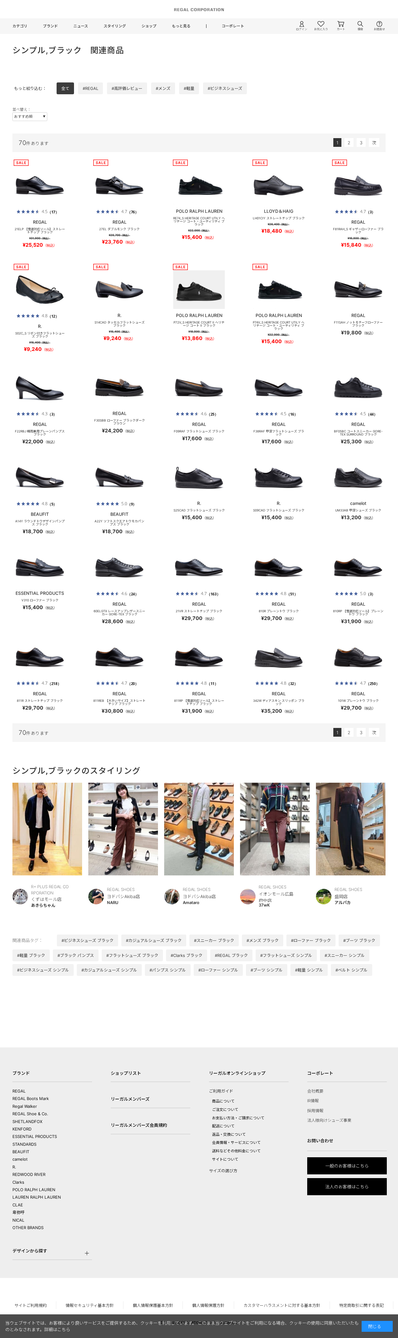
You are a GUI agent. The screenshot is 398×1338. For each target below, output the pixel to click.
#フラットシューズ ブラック (132, 955)
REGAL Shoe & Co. (30, 1113)
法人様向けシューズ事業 (329, 1120)
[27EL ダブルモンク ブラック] (119, 185)
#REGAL (90, 88)
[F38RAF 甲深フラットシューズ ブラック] (278, 387)
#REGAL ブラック (231, 955)
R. (14, 1166)
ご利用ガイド (221, 1091)
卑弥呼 (18, 1212)
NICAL (18, 1220)
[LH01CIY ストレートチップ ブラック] (278, 185)
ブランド (50, 26)
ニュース (80, 26)
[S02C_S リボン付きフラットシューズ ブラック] (40, 289)
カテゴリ (19, 26)
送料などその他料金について (236, 1151)
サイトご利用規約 (30, 1305)
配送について (223, 1126)
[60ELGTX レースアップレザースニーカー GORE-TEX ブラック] (119, 567)
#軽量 (189, 88)
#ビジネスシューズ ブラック (87, 940)
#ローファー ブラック (311, 940)
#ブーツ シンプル (267, 969)
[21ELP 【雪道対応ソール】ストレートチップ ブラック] (40, 185)
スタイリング (115, 26)
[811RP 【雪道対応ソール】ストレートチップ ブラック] (199, 657)
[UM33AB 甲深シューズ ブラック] (358, 477)
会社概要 (315, 1091)
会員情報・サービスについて (236, 1142)
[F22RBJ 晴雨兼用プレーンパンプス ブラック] (40, 387)
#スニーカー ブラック (214, 940)
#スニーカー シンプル (345, 955)
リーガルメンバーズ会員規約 (139, 1125)
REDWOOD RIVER (28, 1174)
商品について (223, 1101)
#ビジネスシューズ (225, 88)
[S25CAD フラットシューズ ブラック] (199, 477)
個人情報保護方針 (208, 1305)
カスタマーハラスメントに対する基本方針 (281, 1305)
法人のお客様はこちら (347, 1186)
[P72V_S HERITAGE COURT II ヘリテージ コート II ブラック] (199, 289)
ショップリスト (126, 1073)
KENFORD (21, 1128)
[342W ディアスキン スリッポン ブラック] (278, 657)
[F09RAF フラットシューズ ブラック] (199, 387)
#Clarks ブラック (186, 955)
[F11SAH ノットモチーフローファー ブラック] (358, 289)
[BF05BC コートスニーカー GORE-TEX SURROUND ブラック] (358, 387)
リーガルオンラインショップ (237, 1073)
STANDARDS (24, 1144)
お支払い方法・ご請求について (238, 1118)
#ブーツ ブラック (359, 940)
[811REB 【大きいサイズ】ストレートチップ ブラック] (119, 657)
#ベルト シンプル (352, 969)
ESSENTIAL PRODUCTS (34, 1136)
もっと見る (181, 26)
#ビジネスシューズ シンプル (43, 969)
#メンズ (163, 88)
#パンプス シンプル (168, 969)
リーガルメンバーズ (130, 1099)
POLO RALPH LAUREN (33, 1189)
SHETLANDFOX (27, 1121)
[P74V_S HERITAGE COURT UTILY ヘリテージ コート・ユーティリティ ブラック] (278, 289)
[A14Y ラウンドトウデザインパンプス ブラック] (40, 477)
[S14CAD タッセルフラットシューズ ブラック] (119, 289)
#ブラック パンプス (76, 955)
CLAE (17, 1204)
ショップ (148, 26)
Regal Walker (24, 1106)
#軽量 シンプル (309, 969)
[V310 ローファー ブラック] (40, 567)
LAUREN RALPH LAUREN (36, 1197)
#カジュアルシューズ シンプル (109, 969)
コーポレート (233, 26)
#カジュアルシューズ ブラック (154, 940)
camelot (20, 1159)
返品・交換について (229, 1134)
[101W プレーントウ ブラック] (358, 657)
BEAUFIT (20, 1151)
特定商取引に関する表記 (361, 1305)
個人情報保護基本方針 (153, 1305)
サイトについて (225, 1159)
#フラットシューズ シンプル (286, 955)
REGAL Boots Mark (30, 1098)
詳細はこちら (57, 1329)
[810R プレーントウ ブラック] (278, 567)
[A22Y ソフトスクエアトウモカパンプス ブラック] (119, 477)
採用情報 (315, 1110)
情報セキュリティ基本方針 (90, 1305)
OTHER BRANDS (28, 1227)
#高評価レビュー (127, 88)
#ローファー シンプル (218, 969)
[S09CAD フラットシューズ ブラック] (278, 477)
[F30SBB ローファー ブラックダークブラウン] (119, 387)
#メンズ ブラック (263, 940)
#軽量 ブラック (31, 955)
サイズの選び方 (223, 1170)
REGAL (18, 1091)
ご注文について (225, 1109)
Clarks (18, 1182)
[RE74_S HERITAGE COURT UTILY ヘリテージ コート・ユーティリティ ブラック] (199, 185)
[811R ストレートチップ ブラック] (40, 657)
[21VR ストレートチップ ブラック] (199, 567)
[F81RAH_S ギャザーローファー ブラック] (358, 185)
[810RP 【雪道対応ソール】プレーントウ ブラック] (358, 567)
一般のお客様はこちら (347, 1165)
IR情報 (313, 1100)
